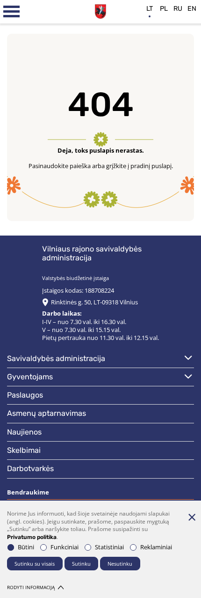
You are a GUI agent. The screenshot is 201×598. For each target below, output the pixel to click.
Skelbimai (24, 450)
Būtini (26, 547)
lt (149, 9)
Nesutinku (120, 563)
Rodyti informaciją (31, 587)
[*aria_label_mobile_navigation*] (11, 11)
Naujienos (24, 432)
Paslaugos (25, 395)
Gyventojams (30, 376)
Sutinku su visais (34, 563)
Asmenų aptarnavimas (46, 413)
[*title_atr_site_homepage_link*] (101, 10)
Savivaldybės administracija (56, 358)
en (191, 9)
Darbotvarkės (30, 468)
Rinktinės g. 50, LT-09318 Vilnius (94, 302)
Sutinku (81, 563)
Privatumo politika (32, 537)
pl (164, 9)
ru (177, 9)
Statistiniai (109, 547)
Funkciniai (64, 547)
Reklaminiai (156, 547)
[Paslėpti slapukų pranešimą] (192, 517)
